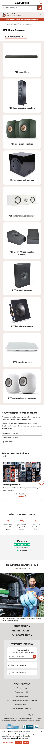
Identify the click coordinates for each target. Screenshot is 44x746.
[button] (41, 482)
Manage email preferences (22, 708)
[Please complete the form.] (34, 657)
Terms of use (17, 715)
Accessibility (27, 715)
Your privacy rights (22, 692)
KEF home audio (12, 24)
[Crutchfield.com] (22, 3)
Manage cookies (22, 696)
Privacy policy (22, 688)
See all (4, 456)
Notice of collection (22, 704)
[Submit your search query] (39, 7)
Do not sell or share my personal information (22, 700)
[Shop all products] (3, 3)
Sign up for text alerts (18, 665)
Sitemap (36, 715)
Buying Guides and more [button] (15, 37)
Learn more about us (21, 568)
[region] (22, 482)
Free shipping (22, 19)
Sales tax (8, 715)
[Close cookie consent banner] (41, 731)
